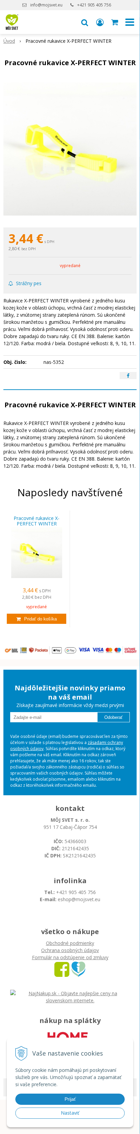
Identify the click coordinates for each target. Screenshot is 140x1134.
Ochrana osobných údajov (70, 950)
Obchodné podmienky (70, 943)
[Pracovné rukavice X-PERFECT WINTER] (70, 149)
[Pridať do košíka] (36, 619)
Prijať (70, 1099)
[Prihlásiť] (100, 22)
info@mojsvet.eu (46, 5)
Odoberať (113, 717)
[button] (84, 22)
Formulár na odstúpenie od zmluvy (70, 957)
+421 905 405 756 (94, 5)
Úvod (9, 41)
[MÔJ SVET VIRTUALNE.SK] (78, 969)
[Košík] (115, 22)
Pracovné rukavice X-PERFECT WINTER (36, 521)
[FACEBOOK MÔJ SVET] (62, 969)
